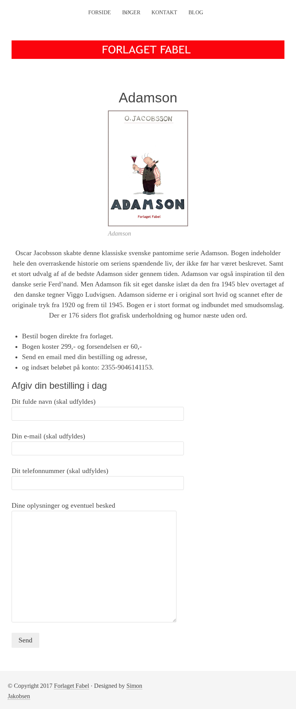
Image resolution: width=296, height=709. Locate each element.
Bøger (131, 12)
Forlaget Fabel (71, 685)
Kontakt (164, 12)
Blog (195, 12)
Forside (99, 12)
